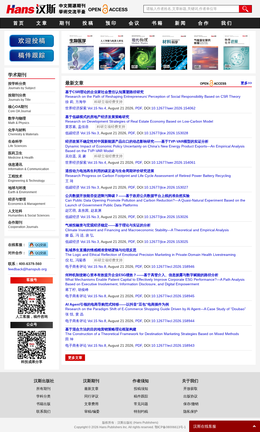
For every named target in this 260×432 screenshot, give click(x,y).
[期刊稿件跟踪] (31, 55)
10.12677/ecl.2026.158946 (172, 266)
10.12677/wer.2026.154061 (173, 162)
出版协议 (190, 396)
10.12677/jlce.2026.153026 (166, 217)
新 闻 (180, 23)
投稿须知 (141, 389)
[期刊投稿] (31, 41)
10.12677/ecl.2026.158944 (172, 321)
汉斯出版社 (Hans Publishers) (137, 422)
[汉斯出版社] (31, 9)
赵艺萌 (70, 210)
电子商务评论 (76, 266)
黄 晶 (79, 314)
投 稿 (88, 23)
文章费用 (91, 404)
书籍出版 (43, 404)
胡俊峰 (83, 290)
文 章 (41, 23)
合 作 (203, 23)
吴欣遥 (70, 156)
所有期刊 (43, 389)
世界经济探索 (76, 108)
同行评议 (91, 396)
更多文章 (75, 358)
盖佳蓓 (83, 127)
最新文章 (91, 389)
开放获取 (190, 389)
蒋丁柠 (70, 290)
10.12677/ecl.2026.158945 (172, 296)
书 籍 (157, 23)
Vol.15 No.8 (97, 266)
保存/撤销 (191, 404)
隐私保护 (190, 411)
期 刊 (64, 23)
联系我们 (43, 411)
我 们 (226, 23)
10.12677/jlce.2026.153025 (166, 242)
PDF (138, 108)
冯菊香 (80, 260)
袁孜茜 (83, 210)
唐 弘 (90, 235)
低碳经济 (72, 133)
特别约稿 (141, 411)
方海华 (80, 102)
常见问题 (141, 404)
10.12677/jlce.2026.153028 (166, 133)
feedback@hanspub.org (27, 269)
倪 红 (69, 260)
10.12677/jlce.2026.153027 (166, 187)
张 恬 (69, 314)
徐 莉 (69, 102)
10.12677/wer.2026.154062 (173, 108)
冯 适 (79, 235)
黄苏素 (70, 127)
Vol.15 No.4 (97, 108)
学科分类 (43, 396)
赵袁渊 (96, 210)
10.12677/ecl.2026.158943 (172, 345)
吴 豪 (82, 156)
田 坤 (69, 339)
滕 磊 (69, 235)
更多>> (246, 83)
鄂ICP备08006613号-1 (170, 427)
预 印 (111, 23)
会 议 (134, 23)
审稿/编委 (92, 411)
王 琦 (69, 181)
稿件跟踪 (141, 396)
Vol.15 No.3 (89, 133)
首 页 (18, 23)
